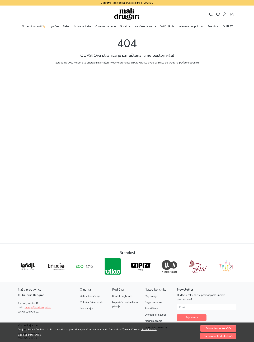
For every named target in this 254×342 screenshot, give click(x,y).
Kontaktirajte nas (122, 296)
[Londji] (28, 273)
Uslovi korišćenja (90, 296)
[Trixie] (56, 273)
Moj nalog (151, 296)
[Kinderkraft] (169, 273)
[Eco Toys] (84, 273)
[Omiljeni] (218, 14)
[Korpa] (231, 14)
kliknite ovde (146, 63)
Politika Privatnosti (91, 302)
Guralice (125, 26)
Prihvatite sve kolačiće (218, 328)
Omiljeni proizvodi (155, 315)
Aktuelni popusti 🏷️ (33, 26)
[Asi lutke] (198, 273)
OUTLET (228, 26)
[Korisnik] (225, 14)
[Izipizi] (141, 273)
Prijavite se (191, 317)
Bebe (66, 26)
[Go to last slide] (23, 266)
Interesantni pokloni (191, 26)
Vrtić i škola (167, 26)
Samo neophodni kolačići (218, 336)
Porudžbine (151, 308)
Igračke (54, 26)
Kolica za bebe (82, 26)
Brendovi (213, 26)
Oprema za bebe (105, 26)
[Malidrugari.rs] (127, 14)
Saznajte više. (149, 329)
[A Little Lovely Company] (226, 273)
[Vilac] (113, 273)
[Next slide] (230, 266)
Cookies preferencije (29, 334)
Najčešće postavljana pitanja (125, 304)
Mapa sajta (86, 308)
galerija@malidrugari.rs (37, 307)
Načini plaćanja (153, 321)
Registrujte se (153, 302)
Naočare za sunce (145, 26)
